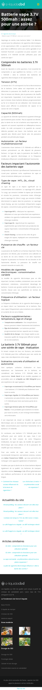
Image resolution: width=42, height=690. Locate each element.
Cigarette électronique (9, 34)
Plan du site (21, 688)
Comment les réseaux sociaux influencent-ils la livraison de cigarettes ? (10, 485)
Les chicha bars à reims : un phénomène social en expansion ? (31, 484)
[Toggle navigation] (38, 4)
